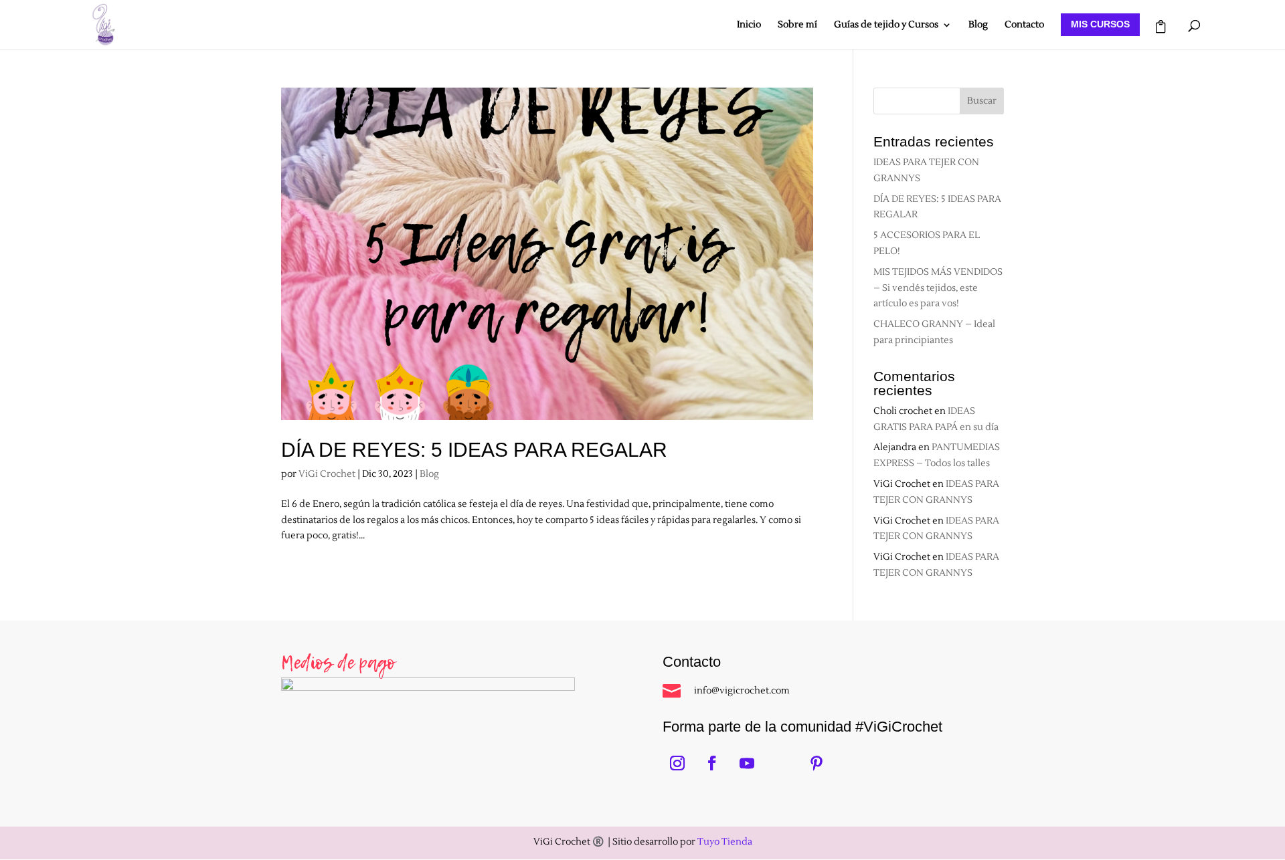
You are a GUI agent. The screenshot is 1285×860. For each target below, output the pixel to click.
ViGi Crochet (326, 474)
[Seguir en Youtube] (747, 763)
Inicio (749, 25)
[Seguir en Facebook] (712, 763)
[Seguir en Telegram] (851, 763)
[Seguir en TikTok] (781, 763)
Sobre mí (797, 25)
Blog (978, 25)
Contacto (1024, 25)
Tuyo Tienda (724, 842)
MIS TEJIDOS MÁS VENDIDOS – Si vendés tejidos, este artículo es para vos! (938, 288)
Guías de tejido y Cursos (886, 25)
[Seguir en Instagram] (677, 763)
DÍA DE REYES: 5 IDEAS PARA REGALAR (474, 450)
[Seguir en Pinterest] (816, 763)
